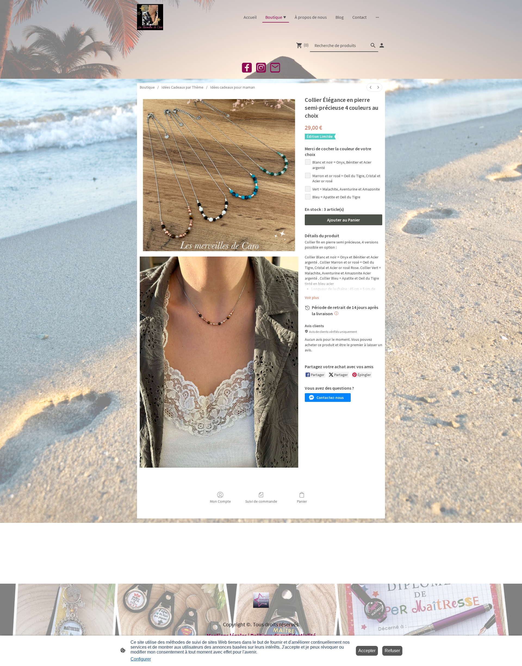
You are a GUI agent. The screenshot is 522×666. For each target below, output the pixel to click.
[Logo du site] (150, 17)
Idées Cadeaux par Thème (182, 87)
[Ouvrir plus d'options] (377, 17)
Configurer (140, 659)
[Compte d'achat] (381, 45)
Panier (302, 501)
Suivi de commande (261, 501)
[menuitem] (370, 87)
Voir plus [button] (312, 297)
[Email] (275, 68)
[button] (328, 397)
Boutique (147, 87)
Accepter (366, 650)
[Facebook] (247, 68)
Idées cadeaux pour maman (232, 87)
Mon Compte (220, 501)
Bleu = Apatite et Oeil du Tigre (336, 197)
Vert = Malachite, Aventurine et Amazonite (346, 189)
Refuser (392, 650)
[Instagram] (261, 68)
